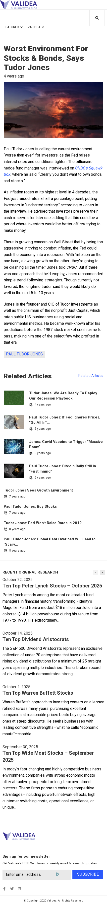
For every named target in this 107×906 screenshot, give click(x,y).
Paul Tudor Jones (24, 354)
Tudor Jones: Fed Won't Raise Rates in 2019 (43, 523)
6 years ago (43, 453)
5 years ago (43, 428)
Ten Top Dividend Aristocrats (35, 639)
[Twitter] (12, 889)
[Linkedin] (19, 889)
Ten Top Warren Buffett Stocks (37, 693)
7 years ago (17, 496)
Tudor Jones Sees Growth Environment (38, 490)
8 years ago (17, 529)
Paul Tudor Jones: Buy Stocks (30, 506)
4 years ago (43, 404)
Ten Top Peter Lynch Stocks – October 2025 (52, 586)
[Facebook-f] (4, 889)
